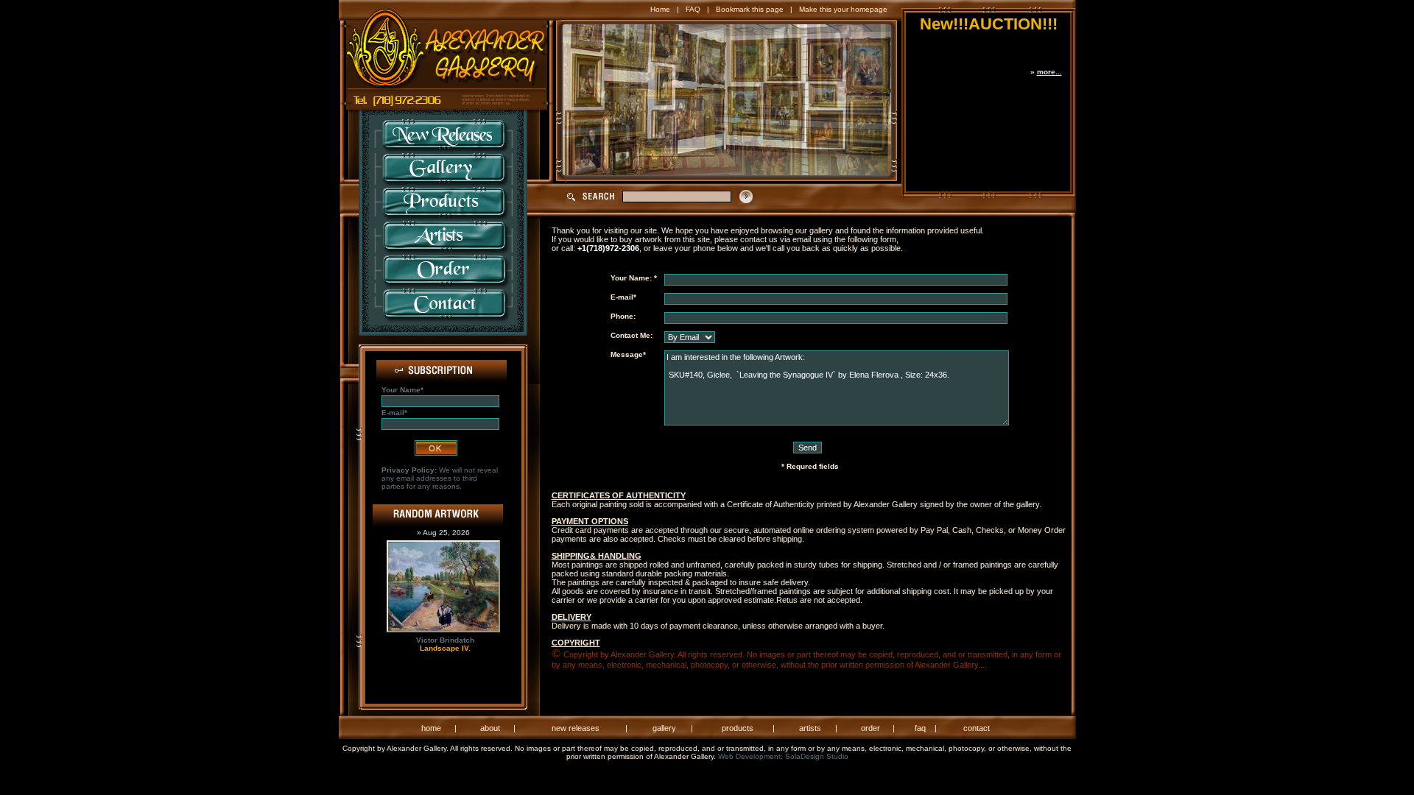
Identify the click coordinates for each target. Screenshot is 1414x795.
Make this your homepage (843, 9)
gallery (664, 728)
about (490, 728)
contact (976, 728)
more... (1049, 72)
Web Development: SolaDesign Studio (783, 756)
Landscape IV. (445, 648)
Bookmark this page (750, 9)
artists (810, 728)
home (431, 728)
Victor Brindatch (445, 640)
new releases (575, 728)
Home (660, 9)
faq (920, 728)
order (870, 728)
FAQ (693, 9)
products (737, 728)
